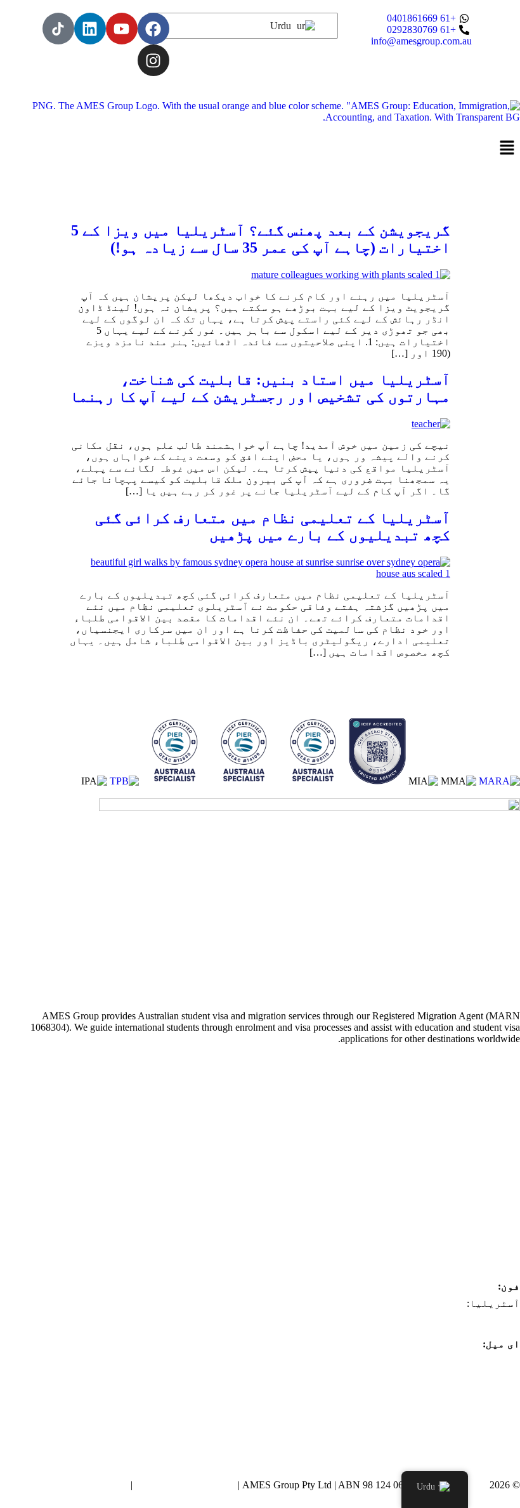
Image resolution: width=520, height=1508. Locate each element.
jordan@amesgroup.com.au (465, 1430)
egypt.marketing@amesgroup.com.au (445, 1447)
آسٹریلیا (494, 1128)
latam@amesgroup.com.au (466, 1378)
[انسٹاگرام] (153, 60)
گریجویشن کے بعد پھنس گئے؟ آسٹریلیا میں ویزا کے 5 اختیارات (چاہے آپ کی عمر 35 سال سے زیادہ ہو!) (260, 239)
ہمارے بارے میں (479, 1093)
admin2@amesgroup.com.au (462, 1413)
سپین (507, 1162)
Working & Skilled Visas (470, 1197)
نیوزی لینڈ (490, 1145)
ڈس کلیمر (104, 1484)
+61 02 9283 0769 (483, 1320)
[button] (260, 148)
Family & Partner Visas (473, 1214)
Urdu (282, 25)
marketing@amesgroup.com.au (457, 1396)
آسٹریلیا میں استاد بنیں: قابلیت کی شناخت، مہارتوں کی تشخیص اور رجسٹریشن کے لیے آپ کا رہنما (260, 388)
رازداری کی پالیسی (185, 1484)
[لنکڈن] (90, 28)
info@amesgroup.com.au (469, 1361)
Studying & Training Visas (466, 1180)
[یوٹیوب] (122, 28)
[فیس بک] (153, 28)
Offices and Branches (477, 1111)
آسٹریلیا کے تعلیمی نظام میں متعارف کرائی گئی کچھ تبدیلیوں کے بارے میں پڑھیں (272, 526)
